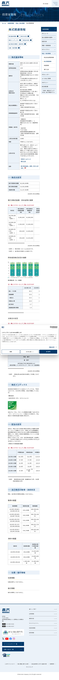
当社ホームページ (26, 159)
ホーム (4, 23)
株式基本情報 (12, 36)
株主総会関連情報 (49, 57)
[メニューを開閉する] (55, 38)
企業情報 (31, 614)
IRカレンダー (46, 74)
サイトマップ (29, 667)
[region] (24, 225)
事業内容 (31, 618)
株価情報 (46, 65)
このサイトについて (10, 664)
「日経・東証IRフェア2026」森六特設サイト (48, 91)
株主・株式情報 (20, 23)
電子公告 (46, 69)
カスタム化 (28, 351)
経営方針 (44, 41)
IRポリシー (45, 82)
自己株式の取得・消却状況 (16, 44)
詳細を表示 (52, 347)
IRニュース (45, 33)
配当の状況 (26, 40)
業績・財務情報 (46, 45)
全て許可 (48, 351)
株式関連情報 (47, 61)
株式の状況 (24, 36)
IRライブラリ (46, 49)
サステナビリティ (34, 623)
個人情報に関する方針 (23, 664)
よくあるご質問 (46, 78)
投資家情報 (11, 23)
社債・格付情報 (13, 48)
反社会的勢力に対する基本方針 (39, 664)
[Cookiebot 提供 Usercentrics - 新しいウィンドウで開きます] (51, 327)
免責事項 (52, 664)
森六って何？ (33, 609)
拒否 (11, 351)
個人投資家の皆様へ (47, 37)
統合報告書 (45, 86)
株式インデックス (14, 40)
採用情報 (31, 632)
